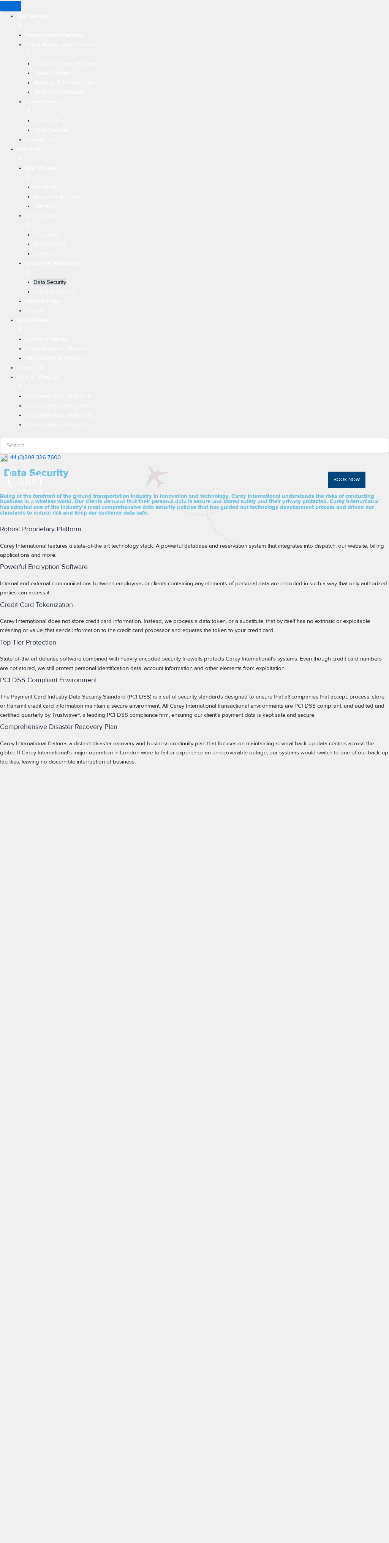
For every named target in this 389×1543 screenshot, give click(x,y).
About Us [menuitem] (28, 149)
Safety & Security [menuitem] (54, 291)
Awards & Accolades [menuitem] (59, 196)
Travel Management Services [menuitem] (60, 44)
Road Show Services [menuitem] (58, 92)
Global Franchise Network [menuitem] (57, 348)
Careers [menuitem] (34, 310)
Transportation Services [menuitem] (54, 35)
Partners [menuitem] (43, 206)
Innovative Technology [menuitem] (52, 263)
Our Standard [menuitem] (42, 215)
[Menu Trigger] (10, 6)
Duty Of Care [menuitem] (49, 244)
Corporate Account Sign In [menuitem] (58, 396)
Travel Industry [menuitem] (51, 73)
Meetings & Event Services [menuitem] (65, 82)
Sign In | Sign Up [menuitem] (37, 377)
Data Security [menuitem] (49, 282)
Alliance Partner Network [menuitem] (55, 358)
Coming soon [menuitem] (42, 139)
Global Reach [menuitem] (33, 320)
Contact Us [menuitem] (30, 367)
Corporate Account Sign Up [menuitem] (59, 415)
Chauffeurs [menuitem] (46, 234)
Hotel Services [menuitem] (51, 130)
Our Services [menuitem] (32, 16)
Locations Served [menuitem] (46, 339)
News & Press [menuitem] (42, 301)
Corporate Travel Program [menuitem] (65, 63)
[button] (351, 480)
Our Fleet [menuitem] (44, 253)
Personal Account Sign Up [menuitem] (57, 424)
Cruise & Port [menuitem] (49, 120)
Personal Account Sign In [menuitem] (56, 405)
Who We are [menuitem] (40, 168)
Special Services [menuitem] (45, 101)
